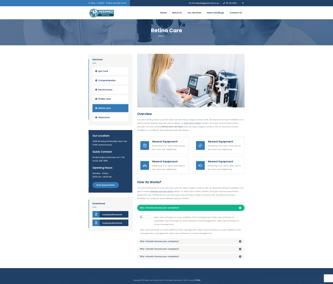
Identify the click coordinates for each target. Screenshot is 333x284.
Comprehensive (107, 80)
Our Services (194, 12)
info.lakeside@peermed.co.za (205, 3)
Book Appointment (106, 185)
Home (163, 12)
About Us (177, 12)
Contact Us (236, 12)
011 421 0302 (231, 3)
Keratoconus (105, 89)
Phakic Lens (104, 98)
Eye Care (103, 71)
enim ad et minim (192, 123)
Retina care (104, 108)
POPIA (197, 280)
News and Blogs (215, 12)
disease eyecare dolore (162, 191)
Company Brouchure (112, 214)
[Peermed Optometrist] (101, 12)
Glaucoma (104, 117)
